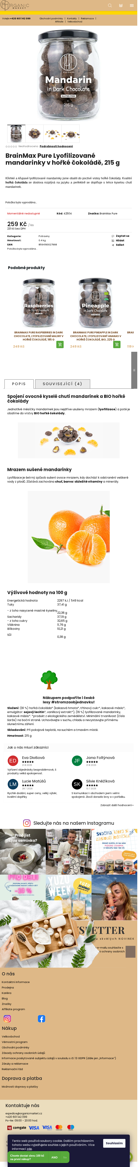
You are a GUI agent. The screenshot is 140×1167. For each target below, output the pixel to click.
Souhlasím (114, 1143)
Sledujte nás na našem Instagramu (74, 823)
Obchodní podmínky (51, 18)
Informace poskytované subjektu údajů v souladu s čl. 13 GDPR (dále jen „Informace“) (59, 1058)
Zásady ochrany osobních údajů (23, 1053)
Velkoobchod (74, 21)
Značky (6, 1004)
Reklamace (87, 18)
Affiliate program (13, 1009)
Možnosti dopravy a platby (20, 1086)
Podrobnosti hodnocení (56, 146)
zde (29, 1149)
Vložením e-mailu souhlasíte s (105, 951)
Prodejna (8, 987)
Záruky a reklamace (15, 1064)
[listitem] (39, 313)
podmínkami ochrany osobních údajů (105, 953)
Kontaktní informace (16, 982)
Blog (5, 998)
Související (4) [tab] (63, 383)
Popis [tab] (19, 383)
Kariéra (6, 993)
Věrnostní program (15, 1042)
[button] (7, 313)
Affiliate (59, 21)
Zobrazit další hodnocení (116, 805)
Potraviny (44, 236)
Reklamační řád (12, 1069)
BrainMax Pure (108, 213)
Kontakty (72, 18)
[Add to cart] (60, 344)
